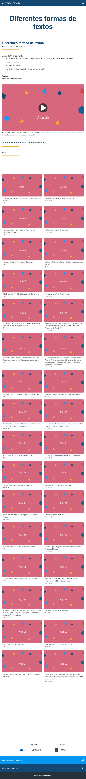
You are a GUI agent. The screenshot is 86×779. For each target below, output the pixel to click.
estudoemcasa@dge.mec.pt (12, 760)
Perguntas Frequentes (10, 768)
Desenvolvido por (43, 775)
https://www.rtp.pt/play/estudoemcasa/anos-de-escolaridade (62, 132)
